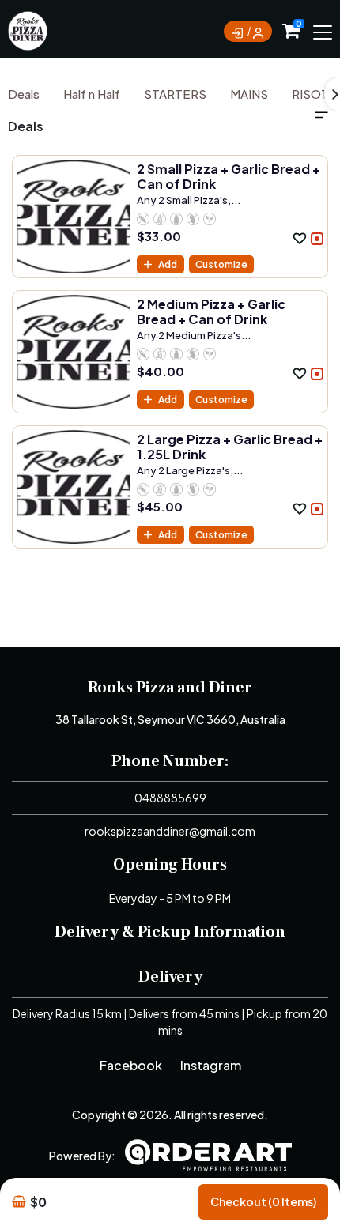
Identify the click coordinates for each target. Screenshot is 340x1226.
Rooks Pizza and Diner (170, 687)
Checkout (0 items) (263, 1201)
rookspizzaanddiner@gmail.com (170, 831)
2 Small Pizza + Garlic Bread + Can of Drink (228, 176)
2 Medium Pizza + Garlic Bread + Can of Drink (211, 311)
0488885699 (170, 797)
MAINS (249, 93)
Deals (24, 93)
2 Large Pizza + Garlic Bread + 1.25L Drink (230, 446)
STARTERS (175, 93)
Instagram (210, 1065)
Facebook (131, 1065)
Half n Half (91, 93)
